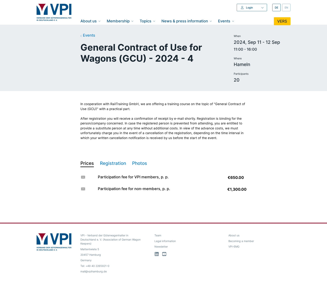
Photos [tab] (139, 163)
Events (88, 35)
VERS (282, 21)
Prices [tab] (87, 163)
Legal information (165, 241)
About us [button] (88, 21)
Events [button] (224, 21)
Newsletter (161, 246)
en (287, 7)
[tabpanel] (163, 184)
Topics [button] (145, 21)
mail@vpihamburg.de (93, 271)
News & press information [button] (184, 21)
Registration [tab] (113, 163)
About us (233, 235)
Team (157, 235)
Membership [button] (118, 21)
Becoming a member (241, 241)
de (278, 7)
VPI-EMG (233, 246)
